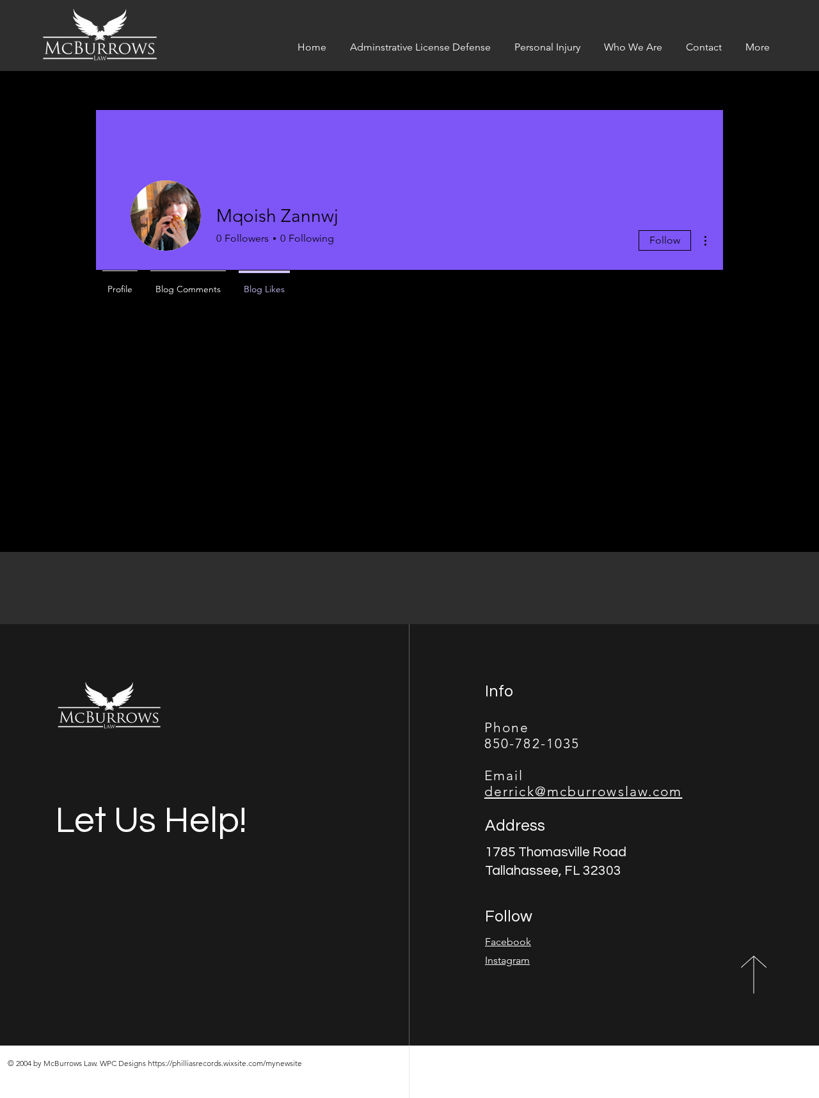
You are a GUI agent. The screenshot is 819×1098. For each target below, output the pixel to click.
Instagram (507, 960)
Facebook (508, 942)
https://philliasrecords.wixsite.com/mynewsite (225, 1063)
